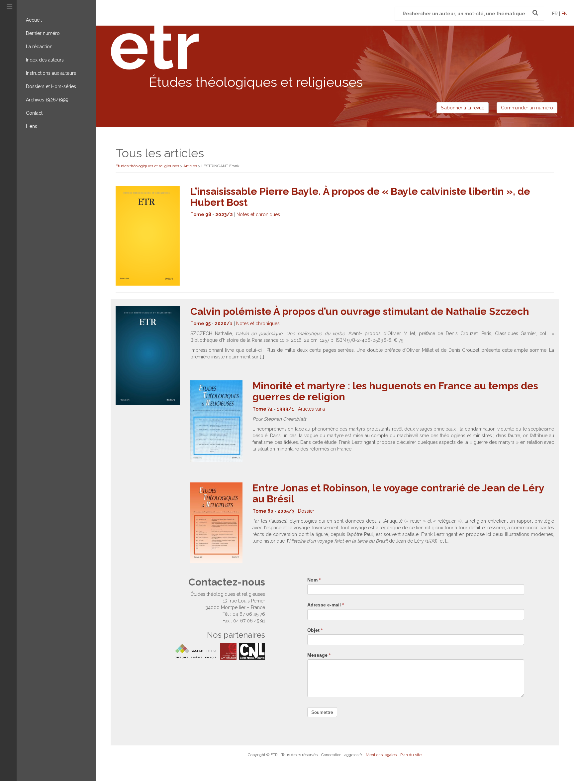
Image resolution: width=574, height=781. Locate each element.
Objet (315, 630)
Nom (314, 580)
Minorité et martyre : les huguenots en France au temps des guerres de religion (395, 391)
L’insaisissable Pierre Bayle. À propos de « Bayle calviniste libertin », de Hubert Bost (360, 197)
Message (319, 655)
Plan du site (411, 754)
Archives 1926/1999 (47, 99)
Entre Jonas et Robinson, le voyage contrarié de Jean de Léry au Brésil (398, 493)
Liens (31, 126)
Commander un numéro (527, 107)
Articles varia (311, 409)
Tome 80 (262, 511)
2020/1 (224, 323)
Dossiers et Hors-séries (51, 86)
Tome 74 (262, 409)
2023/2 (224, 214)
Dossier (306, 511)
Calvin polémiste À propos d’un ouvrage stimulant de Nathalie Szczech (359, 311)
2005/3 (285, 511)
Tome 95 (200, 323)
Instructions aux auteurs (51, 73)
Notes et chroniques (258, 214)
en (564, 13)
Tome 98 (200, 214)
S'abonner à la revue (462, 107)
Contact (34, 113)
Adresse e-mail (325, 604)
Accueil (34, 20)
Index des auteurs (45, 60)
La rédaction (39, 46)
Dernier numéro (43, 33)
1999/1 (285, 409)
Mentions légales (381, 754)
